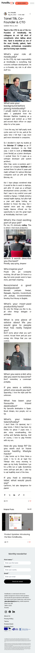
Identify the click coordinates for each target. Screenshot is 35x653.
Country (7, 566)
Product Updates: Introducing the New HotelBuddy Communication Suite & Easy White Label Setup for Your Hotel (17, 535)
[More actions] (30, 14)
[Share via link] (19, 495)
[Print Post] (24, 495)
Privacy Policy (8, 619)
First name (8, 560)
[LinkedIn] (13, 611)
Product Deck (8, 624)
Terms (6, 621)
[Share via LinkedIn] (14, 495)
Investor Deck (8, 627)
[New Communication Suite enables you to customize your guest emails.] (17, 522)
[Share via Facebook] (5, 495)
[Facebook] (9, 611)
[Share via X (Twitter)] (9, 495)
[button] (32, 3)
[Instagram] (5, 611)
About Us (7, 616)
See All (29, 509)
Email (6, 573)
